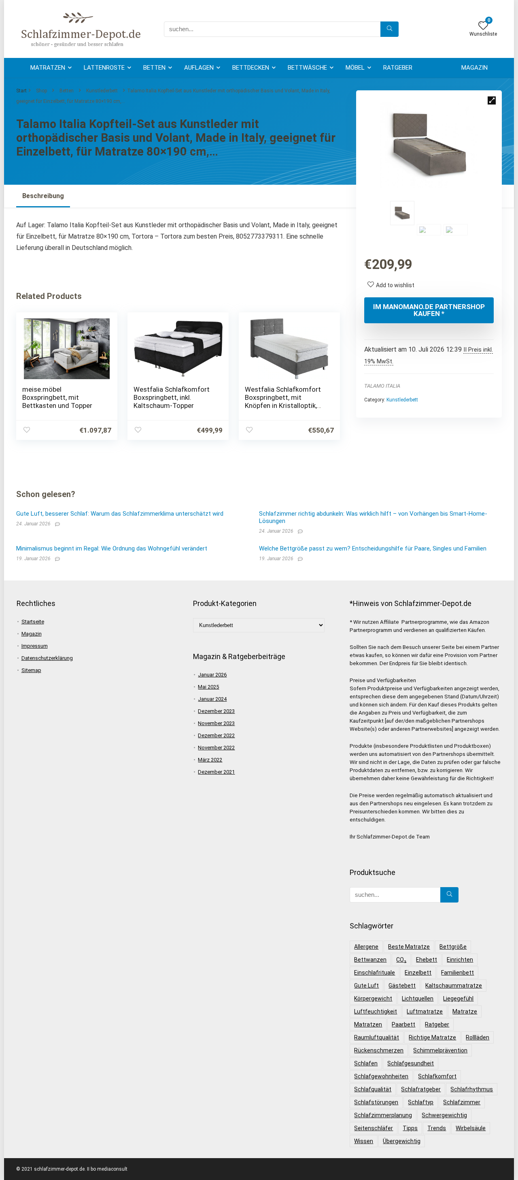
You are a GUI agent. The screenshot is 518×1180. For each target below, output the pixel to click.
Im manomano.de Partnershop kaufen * (429, 310)
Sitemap (31, 670)
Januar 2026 (212, 675)
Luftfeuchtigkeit (375, 1011)
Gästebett (402, 985)
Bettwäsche (307, 67)
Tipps (410, 1128)
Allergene (366, 946)
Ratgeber (397, 67)
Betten (154, 67)
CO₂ (401, 959)
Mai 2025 (208, 687)
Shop (41, 91)
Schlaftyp (420, 1102)
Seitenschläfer (373, 1128)
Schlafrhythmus (471, 1089)
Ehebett (426, 959)
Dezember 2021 (216, 772)
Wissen (363, 1141)
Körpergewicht (373, 998)
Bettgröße (453, 946)
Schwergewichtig (444, 1115)
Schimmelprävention (440, 1050)
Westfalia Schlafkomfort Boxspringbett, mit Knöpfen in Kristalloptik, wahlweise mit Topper (283, 401)
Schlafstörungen (376, 1102)
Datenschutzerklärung (47, 658)
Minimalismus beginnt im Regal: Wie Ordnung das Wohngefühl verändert (111, 548)
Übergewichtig (401, 1141)
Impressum (34, 646)
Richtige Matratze (432, 1037)
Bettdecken (250, 67)
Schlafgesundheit (410, 1063)
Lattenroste (104, 67)
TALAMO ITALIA (382, 386)
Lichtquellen (417, 998)
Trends (436, 1128)
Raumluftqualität (376, 1037)
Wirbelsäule (471, 1128)
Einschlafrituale (374, 972)
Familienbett (457, 972)
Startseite (32, 622)
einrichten (460, 959)
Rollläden (477, 1037)
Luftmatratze (425, 1011)
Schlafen (366, 1063)
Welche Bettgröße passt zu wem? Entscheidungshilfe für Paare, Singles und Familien (372, 548)
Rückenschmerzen (378, 1050)
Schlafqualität (372, 1089)
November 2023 (216, 723)
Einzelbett (418, 972)
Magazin (474, 67)
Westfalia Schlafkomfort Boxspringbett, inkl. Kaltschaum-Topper (172, 397)
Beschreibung (43, 196)
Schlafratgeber (421, 1089)
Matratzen (47, 67)
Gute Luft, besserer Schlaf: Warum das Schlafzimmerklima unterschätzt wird (119, 513)
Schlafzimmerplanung (383, 1115)
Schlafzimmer (461, 1102)
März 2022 (210, 760)
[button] (492, 100)
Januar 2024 (212, 699)
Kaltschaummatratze (453, 985)
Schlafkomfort (437, 1076)
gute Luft (366, 985)
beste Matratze (409, 946)
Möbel (355, 67)
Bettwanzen (370, 959)
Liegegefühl (458, 998)
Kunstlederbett (102, 91)
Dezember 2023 (216, 711)
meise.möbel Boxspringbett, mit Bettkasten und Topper (57, 397)
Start (21, 91)
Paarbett (403, 1024)
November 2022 (216, 748)
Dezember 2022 (216, 735)
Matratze (464, 1011)
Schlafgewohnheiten (381, 1076)
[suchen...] (389, 29)
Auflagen (199, 67)
